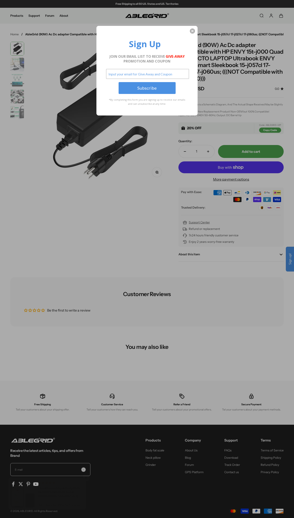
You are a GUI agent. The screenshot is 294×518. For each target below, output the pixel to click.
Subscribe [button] (147, 87)
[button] (192, 31)
